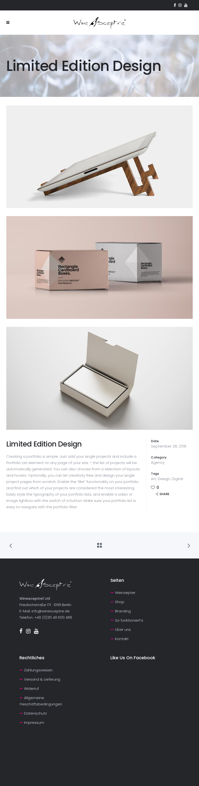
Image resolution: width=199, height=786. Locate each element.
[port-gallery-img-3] (99, 378)
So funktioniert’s (129, 620)
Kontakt (122, 638)
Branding (123, 611)
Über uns (123, 629)
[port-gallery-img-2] (99, 267)
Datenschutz (35, 713)
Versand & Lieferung (42, 679)
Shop (119, 601)
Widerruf (31, 688)
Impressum (34, 722)
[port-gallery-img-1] (99, 156)
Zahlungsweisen (38, 670)
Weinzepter (125, 592)
